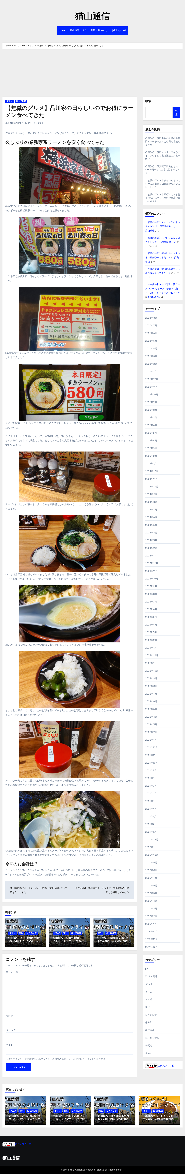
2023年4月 (151, 624)
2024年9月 (151, 494)
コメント (12, 972)
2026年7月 (151, 325)
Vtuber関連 (151, 976)
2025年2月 (151, 456)
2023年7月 (151, 601)
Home (62, 30)
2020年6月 (151, 885)
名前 (9, 1015)
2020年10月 (151, 855)
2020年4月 (151, 901)
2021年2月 (151, 824)
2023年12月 (151, 563)
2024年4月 (151, 532)
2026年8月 (151, 317)
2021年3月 (151, 816)
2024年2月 (151, 548)
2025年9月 (151, 402)
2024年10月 (151, 486)
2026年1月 (151, 371)
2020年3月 (151, 908)
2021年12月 (151, 747)
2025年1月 (151, 463)
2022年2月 (151, 732)
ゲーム (148, 991)
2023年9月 (151, 586)
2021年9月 (151, 770)
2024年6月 (151, 517)
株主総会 (150, 1030)
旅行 (21, 933)
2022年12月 (151, 655)
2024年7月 (151, 509)
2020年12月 (151, 839)
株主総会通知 (152, 1037)
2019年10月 (151, 947)
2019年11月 (151, 939)
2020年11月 (151, 847)
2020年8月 (151, 870)
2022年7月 (151, 693)
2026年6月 (151, 333)
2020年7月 (151, 878)
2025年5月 (151, 433)
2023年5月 (151, 617)
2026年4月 (151, 348)
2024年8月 (151, 502)
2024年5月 (151, 525)
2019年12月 (151, 931)
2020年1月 (151, 924)
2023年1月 (151, 647)
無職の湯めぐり (99, 30)
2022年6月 (151, 701)
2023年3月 (151, 632)
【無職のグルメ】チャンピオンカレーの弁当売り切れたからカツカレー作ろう (162, 183)
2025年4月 (151, 440)
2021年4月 (151, 808)
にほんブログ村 (166, 1065)
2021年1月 (150, 831)
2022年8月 (151, 686)
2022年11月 (151, 663)
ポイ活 (148, 999)
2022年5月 (151, 709)
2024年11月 (151, 479)
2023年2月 (151, 640)
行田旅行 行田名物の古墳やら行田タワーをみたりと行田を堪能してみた (24, 941)
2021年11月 (151, 755)
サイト (9, 1044)
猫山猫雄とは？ (78, 30)
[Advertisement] (92, 73)
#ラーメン (32, 123)
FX (146, 968)
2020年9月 (151, 862)
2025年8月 (151, 410)
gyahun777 (154, 296)
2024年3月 (151, 540)
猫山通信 (92, 16)
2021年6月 (151, 793)
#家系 (41, 123)
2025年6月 (151, 425)
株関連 (148, 1045)
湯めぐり (150, 1053)
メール (11, 1030)
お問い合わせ (119, 30)
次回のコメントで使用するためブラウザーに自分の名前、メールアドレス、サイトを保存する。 (58, 1059)
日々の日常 (21, 101)
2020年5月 (151, 893)
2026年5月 (151, 340)
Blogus (100, 1169)
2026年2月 (151, 363)
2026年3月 (151, 356)
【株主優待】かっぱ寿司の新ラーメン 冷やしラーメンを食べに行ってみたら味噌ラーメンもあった (162, 288)
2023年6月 (151, 609)
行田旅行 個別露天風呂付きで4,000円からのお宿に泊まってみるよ (113, 941)
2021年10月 (151, 762)
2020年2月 (151, 916)
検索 (148, 101)
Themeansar (115, 1169)
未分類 (148, 1022)
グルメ (10, 101)
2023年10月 (151, 578)
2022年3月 (151, 724)
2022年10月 (151, 670)
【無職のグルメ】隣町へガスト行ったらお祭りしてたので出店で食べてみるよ (162, 197)
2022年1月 (151, 739)
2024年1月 (151, 555)
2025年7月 (151, 417)
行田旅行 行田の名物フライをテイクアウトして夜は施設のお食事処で (68, 941)
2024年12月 (151, 471)
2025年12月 (151, 379)
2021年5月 (151, 801)
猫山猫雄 (150, 230)
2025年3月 (151, 448)
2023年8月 (151, 594)
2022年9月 (151, 678)
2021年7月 (151, 785)
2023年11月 (151, 571)
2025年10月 (151, 394)
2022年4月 (151, 716)
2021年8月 (151, 778)
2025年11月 (151, 386)
